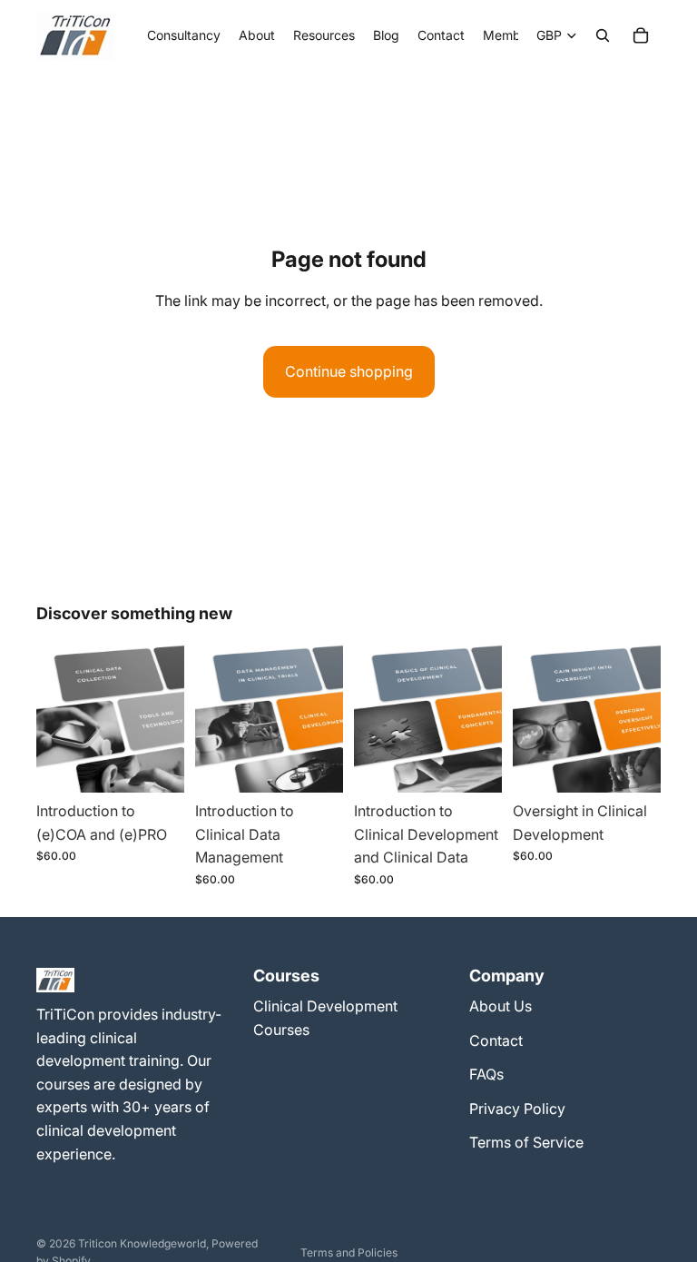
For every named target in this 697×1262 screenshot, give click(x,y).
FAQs (486, 1074)
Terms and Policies (349, 1252)
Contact (496, 1040)
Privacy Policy (517, 1108)
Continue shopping (349, 371)
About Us (500, 1006)
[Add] (156, 764)
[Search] (603, 35)
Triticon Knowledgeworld (142, 1243)
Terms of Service (526, 1142)
